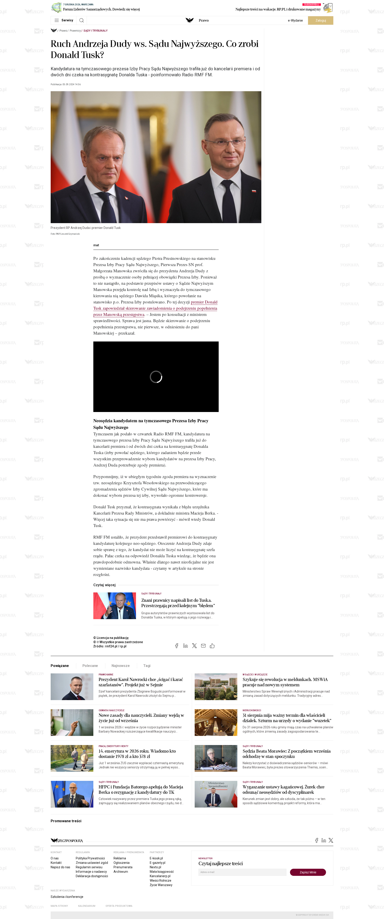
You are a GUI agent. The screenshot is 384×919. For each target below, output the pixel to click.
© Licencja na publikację (111, 638)
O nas (55, 858)
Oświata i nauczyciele (111, 710)
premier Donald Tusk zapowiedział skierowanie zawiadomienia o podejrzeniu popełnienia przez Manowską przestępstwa (155, 308)
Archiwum (121, 871)
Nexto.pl (155, 867)
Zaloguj (321, 20)
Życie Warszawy (161, 885)
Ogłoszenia (122, 862)
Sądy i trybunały (96, 30)
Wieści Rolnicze (160, 880)
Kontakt (56, 862)
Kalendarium (86, 906)
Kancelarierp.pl (160, 876)
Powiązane (60, 666)
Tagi (146, 666)
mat (96, 245)
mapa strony (59, 906)
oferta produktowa (119, 906)
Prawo (204, 20)
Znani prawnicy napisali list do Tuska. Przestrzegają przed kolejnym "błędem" (178, 603)
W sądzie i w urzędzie (255, 674)
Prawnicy (75, 30)
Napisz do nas (60, 867)
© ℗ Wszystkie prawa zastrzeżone (118, 642)
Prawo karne (106, 674)
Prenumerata (123, 867)
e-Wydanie (295, 20)
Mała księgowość (162, 871)
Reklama (120, 858)
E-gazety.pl (157, 862)
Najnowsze (121, 666)
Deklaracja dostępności (92, 876)
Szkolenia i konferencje (67, 897)
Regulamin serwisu (89, 867)
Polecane (90, 666)
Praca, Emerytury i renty (113, 746)
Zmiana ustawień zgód (92, 862)
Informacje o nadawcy (91, 871)
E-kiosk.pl (156, 858)
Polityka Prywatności (90, 858)
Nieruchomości (252, 710)
